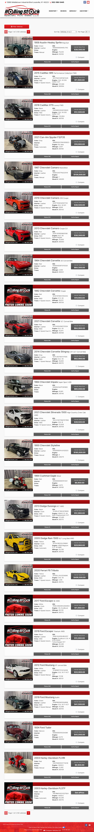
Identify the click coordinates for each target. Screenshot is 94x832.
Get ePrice (79, 793)
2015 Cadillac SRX (55, 73)
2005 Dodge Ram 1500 (54, 538)
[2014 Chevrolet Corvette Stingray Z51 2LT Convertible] (18, 356)
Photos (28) (47, 62)
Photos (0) (47, 310)
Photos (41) (47, 249)
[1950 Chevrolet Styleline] (18, 450)
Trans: (36, 52)
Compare (81, 57)
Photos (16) (47, 495)
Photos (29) (47, 401)
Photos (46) (47, 559)
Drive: (36, 50)
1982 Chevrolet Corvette (50, 290)
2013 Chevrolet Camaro (51, 228)
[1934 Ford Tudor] (18, 732)
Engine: (55, 50)
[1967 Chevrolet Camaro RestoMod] (18, 172)
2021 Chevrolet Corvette (53, 321)
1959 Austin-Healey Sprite (51, 42)
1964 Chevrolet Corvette (53, 260)
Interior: (37, 48)
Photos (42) (47, 464)
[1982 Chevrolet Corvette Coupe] (18, 295)
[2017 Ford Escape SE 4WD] (18, 605)
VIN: (53, 46)
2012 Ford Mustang (50, 665)
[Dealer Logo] (22, 11)
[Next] (28, 32)
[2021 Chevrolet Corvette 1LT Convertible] (18, 326)
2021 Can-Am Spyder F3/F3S (49, 137)
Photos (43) (47, 716)
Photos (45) (47, 434)
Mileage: (55, 52)
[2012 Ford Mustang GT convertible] (18, 669)
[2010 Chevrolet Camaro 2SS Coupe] (18, 202)
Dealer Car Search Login (34, 827)
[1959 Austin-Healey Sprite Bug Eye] (18, 47)
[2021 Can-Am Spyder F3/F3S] (18, 142)
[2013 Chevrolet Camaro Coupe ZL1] (18, 233)
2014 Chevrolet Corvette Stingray (60, 351)
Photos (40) (47, 94)
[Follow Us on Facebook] (85, 2)
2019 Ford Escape (49, 631)
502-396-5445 (58, 2)
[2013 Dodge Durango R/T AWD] (18, 511)
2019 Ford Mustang (46, 697)
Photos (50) (47, 279)
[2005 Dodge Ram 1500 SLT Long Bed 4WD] (18, 543)
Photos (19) (47, 156)
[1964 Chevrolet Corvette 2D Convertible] (18, 265)
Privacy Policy (20, 824)
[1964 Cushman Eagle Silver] (18, 480)
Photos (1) (47, 527)
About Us (8, 824)
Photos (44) (47, 371)
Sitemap (50, 827)
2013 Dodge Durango (49, 506)
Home (4, 824)
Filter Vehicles (17, 27)
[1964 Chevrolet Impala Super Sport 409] (18, 386)
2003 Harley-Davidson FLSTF (49, 788)
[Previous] (6, 32)
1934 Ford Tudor (42, 727)
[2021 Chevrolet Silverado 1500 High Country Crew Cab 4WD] (18, 417)
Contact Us (13, 824)
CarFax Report (75, 62)
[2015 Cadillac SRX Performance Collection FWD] (18, 77)
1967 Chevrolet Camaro (50, 167)
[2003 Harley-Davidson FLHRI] (18, 762)
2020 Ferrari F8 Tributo (46, 570)
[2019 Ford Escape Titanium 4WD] (18, 636)
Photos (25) (47, 777)
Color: (36, 46)
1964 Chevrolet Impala (52, 382)
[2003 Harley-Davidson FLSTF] (18, 793)
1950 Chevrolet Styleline (47, 445)
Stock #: (55, 54)
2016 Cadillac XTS (48, 105)
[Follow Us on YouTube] (88, 2)
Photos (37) (47, 126)
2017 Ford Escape (47, 600)
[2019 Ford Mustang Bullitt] (18, 702)
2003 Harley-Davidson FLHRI (49, 758)
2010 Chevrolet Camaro (51, 198)
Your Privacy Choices (57, 827)
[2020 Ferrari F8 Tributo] (18, 575)
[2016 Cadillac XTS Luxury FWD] (18, 110)
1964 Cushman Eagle (47, 475)
